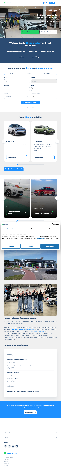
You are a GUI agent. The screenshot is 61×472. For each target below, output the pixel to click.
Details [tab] (30, 228)
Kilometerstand (35, 93)
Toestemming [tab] (10, 228)
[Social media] (5, 446)
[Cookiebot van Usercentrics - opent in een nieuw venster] (52, 224)
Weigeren (11, 246)
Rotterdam (33, 331)
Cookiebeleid (40, 238)
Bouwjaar (6, 85)
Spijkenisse (42, 331)
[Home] (7, 3)
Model (33, 77)
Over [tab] (50, 228)
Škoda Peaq (38, 141)
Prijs (32, 85)
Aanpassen (30, 246)
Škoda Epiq (10, 141)
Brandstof (7, 93)
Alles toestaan (50, 246)
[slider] (17, 165)
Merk (5, 77)
